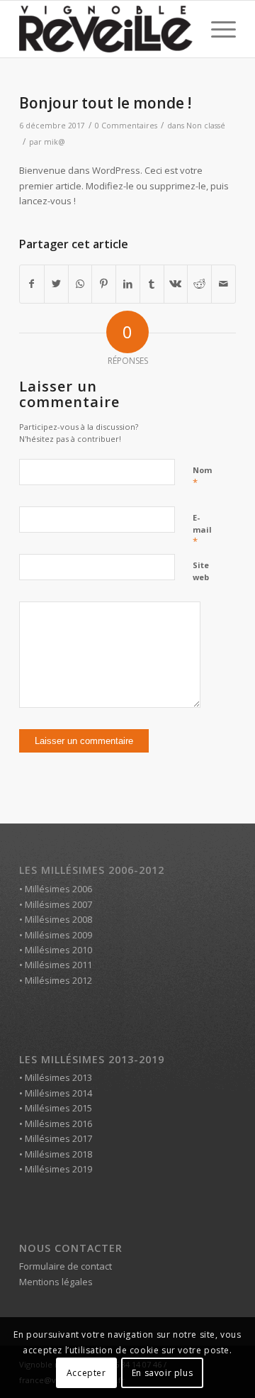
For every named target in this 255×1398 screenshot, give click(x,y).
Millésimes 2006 (58, 888)
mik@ (54, 142)
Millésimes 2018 (58, 1154)
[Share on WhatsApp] (80, 283)
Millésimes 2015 (58, 1108)
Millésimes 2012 (58, 980)
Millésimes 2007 (58, 904)
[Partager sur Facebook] (32, 283)
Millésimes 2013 (58, 1077)
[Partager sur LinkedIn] (128, 283)
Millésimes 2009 (58, 934)
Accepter (86, 1373)
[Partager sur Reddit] (199, 283)
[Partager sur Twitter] (56, 283)
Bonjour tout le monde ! (105, 103)
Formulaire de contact (65, 1266)
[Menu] (216, 29)
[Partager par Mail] (223, 283)
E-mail (202, 530)
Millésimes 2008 (58, 919)
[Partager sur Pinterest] (103, 283)
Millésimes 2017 (58, 1138)
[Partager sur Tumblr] (152, 283)
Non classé (205, 126)
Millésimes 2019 (58, 1169)
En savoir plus (162, 1373)
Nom (202, 477)
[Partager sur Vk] (176, 283)
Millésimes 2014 (58, 1093)
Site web (201, 571)
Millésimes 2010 (58, 949)
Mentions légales (56, 1281)
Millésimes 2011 (58, 964)
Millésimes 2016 (58, 1123)
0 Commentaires (126, 126)
